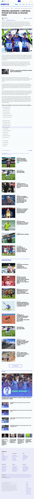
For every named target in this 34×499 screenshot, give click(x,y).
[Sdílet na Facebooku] (30, 150)
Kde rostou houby (17, 474)
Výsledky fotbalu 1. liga (25, 456)
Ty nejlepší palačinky (4, 466)
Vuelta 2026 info (14, 455)
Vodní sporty (19, 263)
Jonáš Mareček (4, 154)
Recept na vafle (4, 470)
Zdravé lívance (3, 468)
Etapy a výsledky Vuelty (15, 456)
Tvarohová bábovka (4, 469)
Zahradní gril (28, 475)
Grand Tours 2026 (14, 460)
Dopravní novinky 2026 (26, 468)
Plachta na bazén (10, 475)
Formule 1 (24, 459)
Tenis (26, 4)
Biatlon (11, 69)
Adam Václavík (27, 153)
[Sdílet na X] (31, 150)
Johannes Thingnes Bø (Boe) (15, 153)
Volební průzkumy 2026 (5, 456)
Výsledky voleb (3, 457)
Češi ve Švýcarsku (14, 469)
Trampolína (13, 475)
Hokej (23, 4)
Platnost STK (24, 471)
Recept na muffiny (4, 467)
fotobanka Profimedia (6, 483)
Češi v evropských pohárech (26, 474)
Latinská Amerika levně (15, 470)
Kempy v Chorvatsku (15, 466)
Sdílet (29, 18)
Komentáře (3, 371)
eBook (26, 18)
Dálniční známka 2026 (25, 467)
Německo (18, 288)
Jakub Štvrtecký (9, 154)
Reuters (3, 483)
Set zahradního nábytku (24, 475)
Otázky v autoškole (25, 470)
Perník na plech (4, 471)
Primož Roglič (14, 459)
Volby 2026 (3, 455)
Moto (29, 4)
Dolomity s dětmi (14, 471)
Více (32, 4)
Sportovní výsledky (19, 326)
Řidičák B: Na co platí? (25, 469)
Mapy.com (8, 474)
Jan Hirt (13, 457)
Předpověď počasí (12, 474)
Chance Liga (18, 157)
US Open (18, 195)
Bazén (6, 475)
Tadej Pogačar (14, 458)
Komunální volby (4, 460)
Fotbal (20, 4)
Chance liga (24, 455)
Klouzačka (19, 475)
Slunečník (16, 475)
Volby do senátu (4, 459)
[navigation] (1, 1)
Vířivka (31, 475)
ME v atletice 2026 (25, 458)
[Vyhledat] (19, 1)
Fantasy (16, 4)
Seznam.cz (31, 1)
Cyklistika (18, 351)
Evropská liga (19, 245)
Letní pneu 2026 (25, 466)
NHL (23, 460)
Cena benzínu (21, 474)
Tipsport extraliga (25, 457)
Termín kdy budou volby (5, 458)
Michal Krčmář (22, 153)
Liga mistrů (18, 182)
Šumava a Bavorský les (15, 468)
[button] (17, 40)
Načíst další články (15, 365)
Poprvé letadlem (14, 467)
